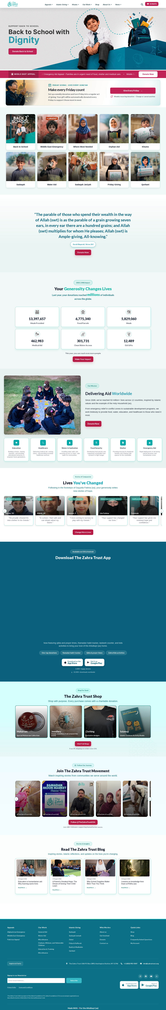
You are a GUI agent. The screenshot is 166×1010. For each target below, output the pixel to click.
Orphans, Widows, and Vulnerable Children (50, 944)
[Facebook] (146, 976)
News (117, 4)
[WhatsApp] (157, 976)
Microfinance (43, 939)
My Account (135, 943)
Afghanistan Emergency (16, 932)
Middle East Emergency (16, 936)
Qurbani (72, 951)
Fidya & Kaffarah (75, 943)
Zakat (71, 939)
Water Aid (42, 936)
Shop (97, 4)
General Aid (42, 932)
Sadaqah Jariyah (75, 936)
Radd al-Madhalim (76, 947)
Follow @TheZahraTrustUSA (83, 822)
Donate (102, 939)
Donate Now (148, 74)
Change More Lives (83, 532)
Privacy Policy (11, 987)
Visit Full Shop (83, 744)
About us (103, 932)
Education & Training (46, 949)
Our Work (86, 4)
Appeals (48, 4)
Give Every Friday (133, 90)
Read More (21, 887)
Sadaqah (72, 932)
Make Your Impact (83, 359)
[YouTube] (151, 976)
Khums (74, 4)
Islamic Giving (61, 4)
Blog (132, 936)
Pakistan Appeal (13, 939)
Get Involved (104, 936)
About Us (106, 4)
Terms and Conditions (26, 987)
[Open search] (142, 4)
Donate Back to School (22, 51)
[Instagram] (140, 976)
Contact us (104, 943)
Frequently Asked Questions (141, 939)
